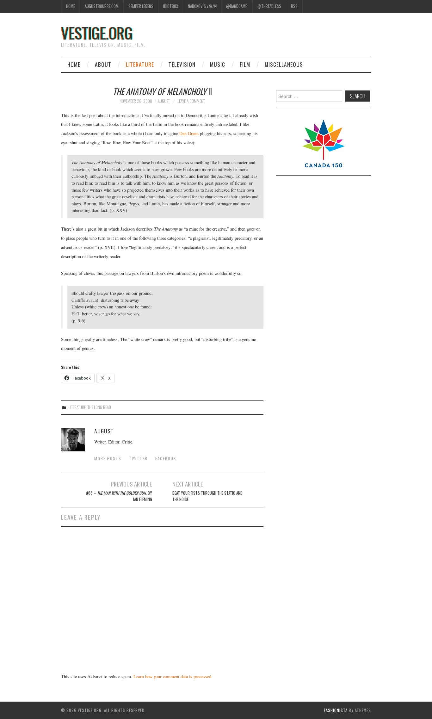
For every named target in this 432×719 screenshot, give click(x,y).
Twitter (138, 459)
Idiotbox (170, 6)
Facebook (165, 459)
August (164, 101)
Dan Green (189, 133)
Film (245, 64)
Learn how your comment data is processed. (173, 676)
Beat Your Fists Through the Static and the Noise (207, 496)
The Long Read (99, 407)
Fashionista (336, 710)
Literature (140, 64)
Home (70, 6)
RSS (294, 6)
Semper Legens (140, 6)
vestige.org (97, 33)
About (103, 64)
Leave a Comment (191, 101)
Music (217, 64)
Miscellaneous (284, 64)
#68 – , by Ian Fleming (119, 496)
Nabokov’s (202, 6)
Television (182, 64)
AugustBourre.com (102, 6)
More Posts (107, 459)
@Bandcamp (237, 6)
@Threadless (269, 6)
